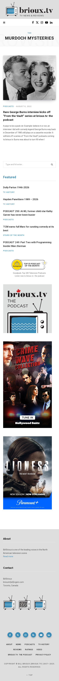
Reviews (17, 650)
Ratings (29, 650)
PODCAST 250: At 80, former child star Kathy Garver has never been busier (27, 213)
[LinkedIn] (49, 634)
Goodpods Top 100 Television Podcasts (29, 273)
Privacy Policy (43, 655)
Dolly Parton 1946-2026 (16, 187)
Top (30, 675)
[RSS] (33, 634)
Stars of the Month (13, 235)
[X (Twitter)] (17, 634)
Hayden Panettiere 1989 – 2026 (20, 199)
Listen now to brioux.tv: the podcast (29, 276)
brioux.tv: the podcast (20, 655)
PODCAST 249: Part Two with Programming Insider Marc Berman (27, 244)
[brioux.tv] (29, 9)
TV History (9, 192)
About (9, 644)
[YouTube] (41, 634)
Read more (8, 556)
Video (39, 650)
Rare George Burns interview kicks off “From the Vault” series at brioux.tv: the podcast (28, 115)
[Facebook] (10, 634)
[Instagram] (25, 634)
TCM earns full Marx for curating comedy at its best (28, 228)
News (18, 644)
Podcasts (8, 106)
